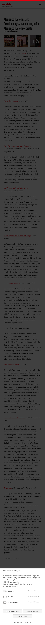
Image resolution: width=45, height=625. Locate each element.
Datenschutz (18, 622)
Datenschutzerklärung (10, 586)
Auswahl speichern (12, 611)
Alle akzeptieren (32, 611)
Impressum (27, 622)
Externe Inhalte (13, 602)
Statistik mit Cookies (14, 597)
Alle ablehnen (22, 616)
